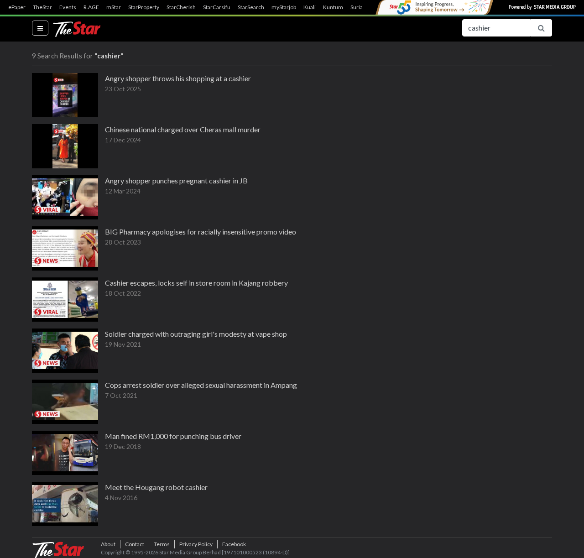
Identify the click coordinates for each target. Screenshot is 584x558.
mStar (113, 7)
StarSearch (251, 7)
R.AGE (91, 7)
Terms (162, 544)
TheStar (42, 7)
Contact (134, 544)
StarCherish (181, 7)
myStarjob (283, 7)
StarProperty (143, 7)
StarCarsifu (216, 7)
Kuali (309, 7)
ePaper (17, 7)
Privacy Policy (196, 544)
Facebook (234, 544)
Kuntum (333, 7)
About (108, 544)
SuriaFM (360, 7)
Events (67, 7)
